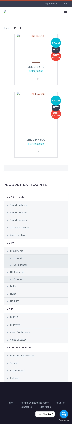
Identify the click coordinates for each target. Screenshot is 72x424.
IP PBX (14, 317)
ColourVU (18, 258)
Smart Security (18, 220)
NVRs (13, 294)
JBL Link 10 (36, 67)
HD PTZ (14, 301)
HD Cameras (17, 272)
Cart (66, 3)
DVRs (13, 286)
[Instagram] (38, 391)
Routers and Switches (22, 355)
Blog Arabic (45, 407)
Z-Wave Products (19, 227)
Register (60, 403)
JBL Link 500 (36, 139)
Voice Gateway (18, 339)
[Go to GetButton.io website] (64, 421)
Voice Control (18, 235)
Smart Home (15, 197)
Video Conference (20, 332)
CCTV (10, 242)
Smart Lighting (19, 205)
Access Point (17, 370)
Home (6, 28)
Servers (14, 363)
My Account (51, 3)
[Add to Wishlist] (38, 78)
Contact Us (26, 407)
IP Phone (15, 324)
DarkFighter (20, 264)
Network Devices (19, 347)
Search (64, 168)
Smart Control (18, 212)
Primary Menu (65, 11)
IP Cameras (16, 250)
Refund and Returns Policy (35, 403)
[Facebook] (33, 391)
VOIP (10, 309)
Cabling (14, 378)
